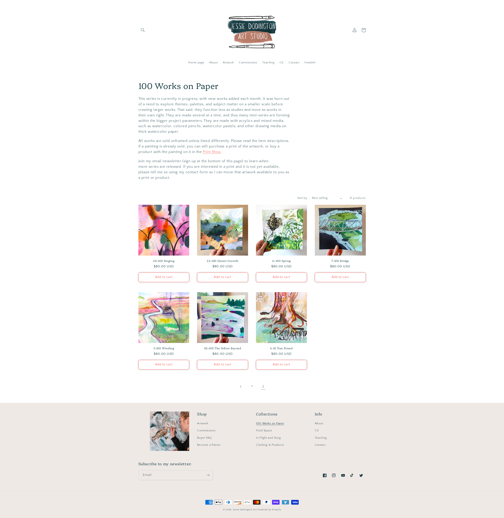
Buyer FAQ (204, 437)
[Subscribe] (207, 475)
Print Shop (211, 152)
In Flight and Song (268, 437)
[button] (142, 30)
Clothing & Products (270, 445)
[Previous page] (240, 386)
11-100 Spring (281, 260)
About (319, 423)
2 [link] (263, 386)
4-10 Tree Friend (281, 348)
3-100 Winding (163, 348)
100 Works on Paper (270, 423)
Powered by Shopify (269, 509)
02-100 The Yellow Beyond (222, 348)
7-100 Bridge (340, 260)
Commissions (206, 430)
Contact (320, 445)
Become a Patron (208, 445)
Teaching (321, 437)
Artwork (202, 423)
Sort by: (302, 198)
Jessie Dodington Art (245, 509)
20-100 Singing (163, 260)
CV (317, 430)
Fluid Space (264, 430)
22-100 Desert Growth (222, 260)
